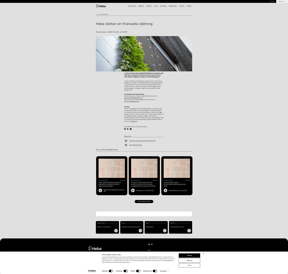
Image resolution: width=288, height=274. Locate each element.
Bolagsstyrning (172, 6)
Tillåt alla (189, 255)
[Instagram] (152, 244)
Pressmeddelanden (104, 14)
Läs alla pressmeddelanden (144, 201)
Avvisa (189, 265)
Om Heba (181, 6)
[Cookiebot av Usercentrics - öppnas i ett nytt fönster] (91, 271)
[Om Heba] (116, 230)
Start (97, 14)
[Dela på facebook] (125, 129)
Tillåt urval (189, 260)
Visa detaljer (163, 271)
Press (149, 250)
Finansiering (163, 6)
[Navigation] (94, 248)
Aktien (155, 6)
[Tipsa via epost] (131, 129)
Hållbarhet (141, 6)
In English (189, 6)
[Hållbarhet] (189, 230)
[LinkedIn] (149, 244)
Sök (273, 1)
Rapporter (149, 6)
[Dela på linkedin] (127, 129)
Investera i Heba (132, 6)
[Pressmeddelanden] (140, 230)
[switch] (126, 271)
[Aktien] (165, 230)
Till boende (280, 1)
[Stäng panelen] (203, 253)
